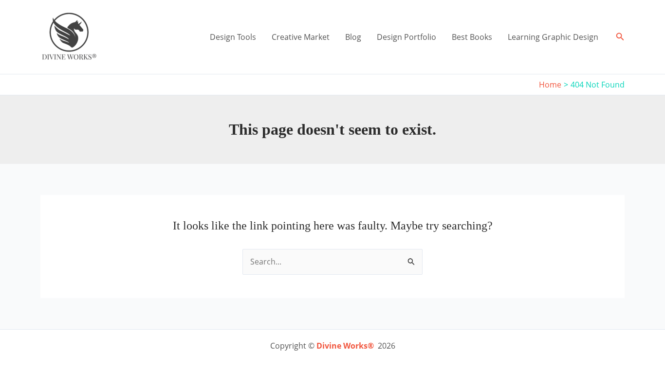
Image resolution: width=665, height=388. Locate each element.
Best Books (472, 37)
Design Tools (233, 37)
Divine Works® (345, 345)
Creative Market (301, 37)
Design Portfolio (406, 37)
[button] (620, 37)
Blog (353, 37)
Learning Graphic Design (553, 37)
